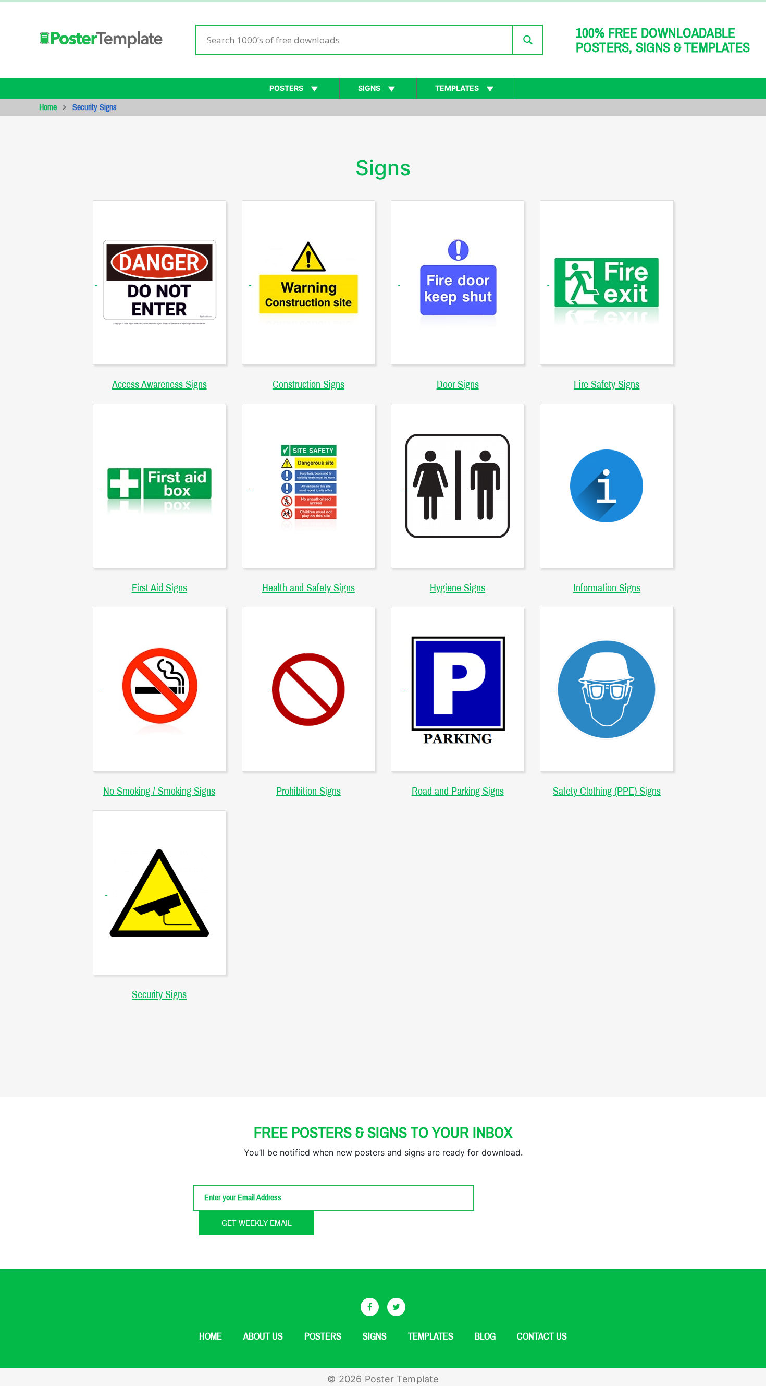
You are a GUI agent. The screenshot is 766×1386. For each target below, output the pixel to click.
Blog (485, 1336)
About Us (263, 1336)
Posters (286, 87)
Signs (369, 87)
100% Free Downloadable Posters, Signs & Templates (663, 40)
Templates (457, 87)
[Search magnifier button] (527, 40)
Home (48, 107)
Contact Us (542, 1336)
